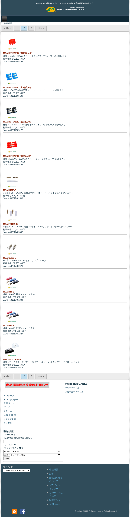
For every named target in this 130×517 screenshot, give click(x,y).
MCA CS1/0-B (9, 258)
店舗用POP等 (10, 415)
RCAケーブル (10, 395)
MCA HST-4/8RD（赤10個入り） (18, 53)
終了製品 (8, 423)
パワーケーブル (72, 388)
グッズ (7, 407)
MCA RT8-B (8, 292)
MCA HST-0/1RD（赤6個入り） (17, 156)
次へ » (41, 28)
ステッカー (9, 411)
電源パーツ (9, 403)
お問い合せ (54, 504)
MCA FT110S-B (10, 224)
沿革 (51, 473)
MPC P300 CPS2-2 (12, 359)
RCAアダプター (11, 399)
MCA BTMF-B (9, 190)
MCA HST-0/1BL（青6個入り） (17, 87)
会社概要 (53, 469)
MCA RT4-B (8, 325)
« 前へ (7, 28)
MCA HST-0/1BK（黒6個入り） (17, 122)
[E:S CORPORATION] (65, 10)
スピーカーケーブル (74, 392)
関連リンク (54, 500)
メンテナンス (10, 419)
